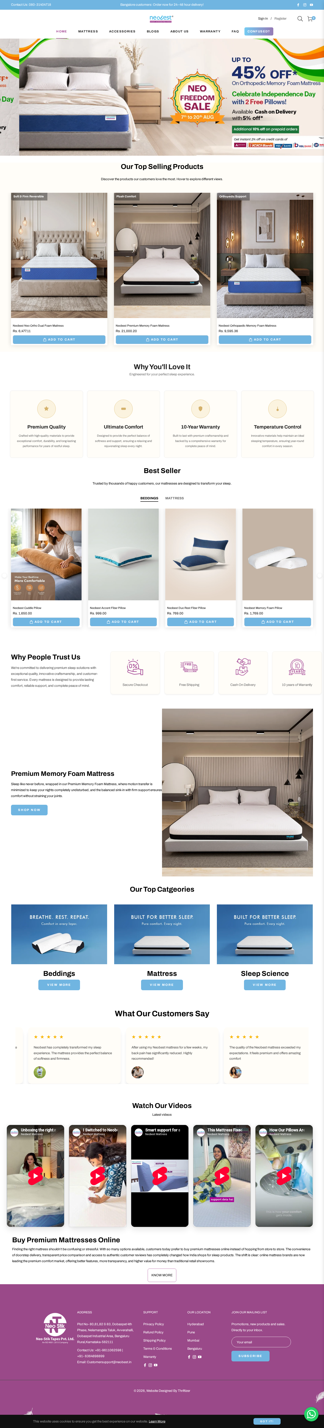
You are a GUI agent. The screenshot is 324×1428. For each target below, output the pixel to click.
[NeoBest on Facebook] (298, 4)
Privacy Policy (153, 1324)
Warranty (149, 1357)
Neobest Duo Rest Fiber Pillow (186, 608)
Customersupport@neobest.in (109, 1362)
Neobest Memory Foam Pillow (263, 608)
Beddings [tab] (149, 498)
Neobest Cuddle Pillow (27, 608)
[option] (162, 97)
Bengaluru (194, 1348)
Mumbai (193, 1340)
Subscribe (250, 1356)
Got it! (267, 1421)
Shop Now (29, 810)
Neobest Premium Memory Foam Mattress (142, 325)
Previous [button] (4, 575)
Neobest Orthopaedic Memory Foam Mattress (247, 325)
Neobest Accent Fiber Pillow (108, 608)
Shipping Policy (154, 1340)
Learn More (157, 1421)
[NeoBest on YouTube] (311, 4)
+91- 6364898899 (90, 1356)
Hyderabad (195, 1324)
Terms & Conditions (157, 1348)
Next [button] (319, 575)
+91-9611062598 (108, 1350)
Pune (191, 1332)
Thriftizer (184, 1390)
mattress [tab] (174, 498)
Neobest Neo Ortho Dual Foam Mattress (38, 325)
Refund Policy (153, 1332)
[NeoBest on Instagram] (304, 4)
